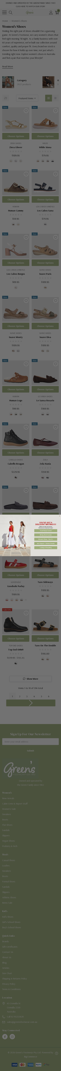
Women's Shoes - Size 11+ (45, 539)
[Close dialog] (59, 516)
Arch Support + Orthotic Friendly (46, 543)
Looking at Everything (46, 547)
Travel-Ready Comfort (46, 530)
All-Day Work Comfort (46, 535)
